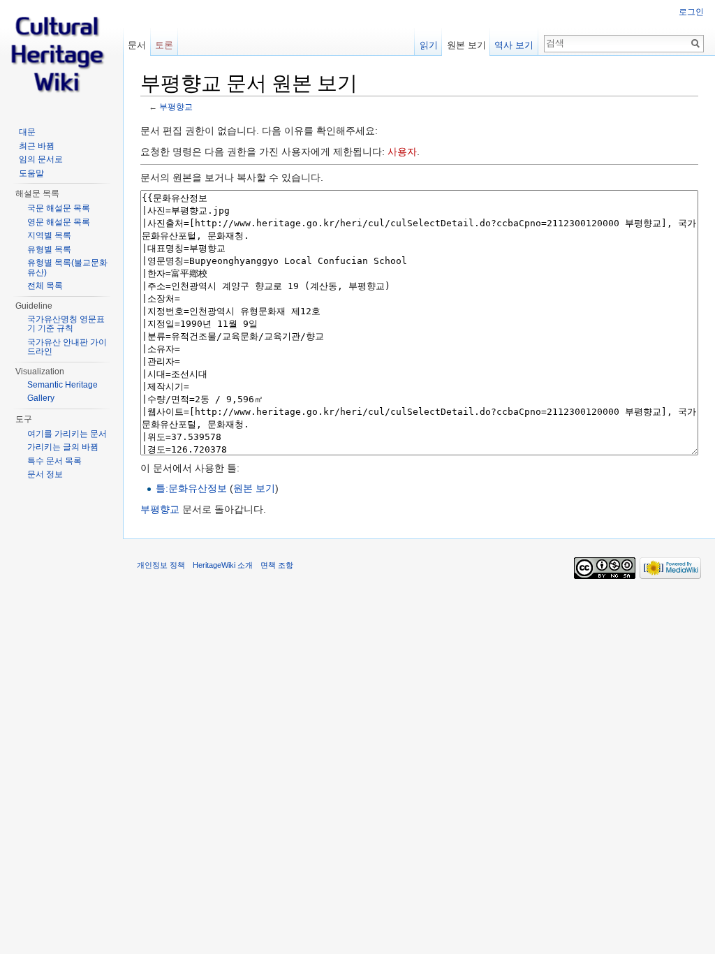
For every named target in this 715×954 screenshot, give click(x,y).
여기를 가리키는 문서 (67, 434)
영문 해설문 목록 (58, 222)
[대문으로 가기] (61, 56)
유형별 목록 (49, 249)
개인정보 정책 (161, 565)
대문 (27, 132)
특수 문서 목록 (54, 461)
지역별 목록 (49, 235)
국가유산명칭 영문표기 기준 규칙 (66, 324)
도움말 (31, 173)
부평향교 (176, 106)
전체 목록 (45, 286)
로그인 (691, 12)
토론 (164, 45)
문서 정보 (45, 474)
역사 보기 (513, 45)
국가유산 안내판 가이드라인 (67, 347)
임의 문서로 (41, 159)
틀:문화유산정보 (191, 488)
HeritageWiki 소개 (223, 565)
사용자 (402, 151)
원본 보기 (254, 488)
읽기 (429, 45)
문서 (137, 45)
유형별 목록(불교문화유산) (67, 267)
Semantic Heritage (62, 385)
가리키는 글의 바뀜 (62, 447)
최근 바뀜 (36, 146)
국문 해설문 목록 (58, 208)
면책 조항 (276, 565)
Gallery (40, 398)
